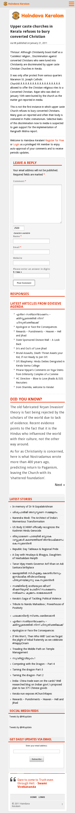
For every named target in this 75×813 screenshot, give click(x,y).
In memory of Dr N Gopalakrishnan (32, 506)
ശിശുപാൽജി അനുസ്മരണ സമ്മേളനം (34, 512)
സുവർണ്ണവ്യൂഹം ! (23, 658)
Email (17, 247)
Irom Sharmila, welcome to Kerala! (35, 387)
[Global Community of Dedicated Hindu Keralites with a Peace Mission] (37, 19)
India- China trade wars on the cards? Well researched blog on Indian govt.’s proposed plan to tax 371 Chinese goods (37, 684)
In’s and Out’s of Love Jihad (31, 348)
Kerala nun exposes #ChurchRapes (32, 693)
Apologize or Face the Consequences (36, 326)
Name (17, 236)
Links (42, 797)
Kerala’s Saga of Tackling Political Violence (36, 598)
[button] (71, 3)
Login (16, 144)
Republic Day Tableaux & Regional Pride (35, 549)
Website (17, 258)
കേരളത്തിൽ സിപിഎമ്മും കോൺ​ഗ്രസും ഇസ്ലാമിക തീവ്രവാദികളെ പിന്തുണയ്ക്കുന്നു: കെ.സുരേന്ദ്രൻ (36, 577)
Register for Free (54, 140)
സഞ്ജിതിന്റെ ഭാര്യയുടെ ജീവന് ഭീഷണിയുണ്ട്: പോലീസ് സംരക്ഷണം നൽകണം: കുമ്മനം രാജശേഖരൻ (34, 589)
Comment (19, 181)
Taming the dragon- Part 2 (28, 675)
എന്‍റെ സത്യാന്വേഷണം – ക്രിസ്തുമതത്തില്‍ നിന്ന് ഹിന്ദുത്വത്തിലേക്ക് (33, 318)
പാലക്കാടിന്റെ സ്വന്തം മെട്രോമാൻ (33, 615)
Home (33, 797)
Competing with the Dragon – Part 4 (33, 663)
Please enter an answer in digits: (31, 269)
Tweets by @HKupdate (20, 716)
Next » (60, 485)
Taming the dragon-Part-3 (27, 669)
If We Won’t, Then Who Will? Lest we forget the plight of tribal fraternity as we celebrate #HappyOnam (37, 640)
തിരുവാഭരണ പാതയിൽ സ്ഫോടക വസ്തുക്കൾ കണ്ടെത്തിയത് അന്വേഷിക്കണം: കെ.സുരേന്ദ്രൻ (38, 540)
